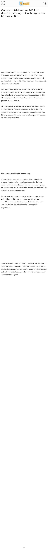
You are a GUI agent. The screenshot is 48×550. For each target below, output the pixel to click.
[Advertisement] (24, 44)
